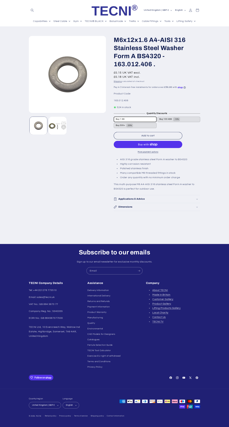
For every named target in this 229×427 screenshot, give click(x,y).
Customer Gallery (162, 299)
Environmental (95, 329)
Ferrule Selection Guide (100, 345)
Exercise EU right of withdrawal (104, 356)
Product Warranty (97, 312)
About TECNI (160, 290)
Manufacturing (95, 318)
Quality (91, 323)
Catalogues (93, 340)
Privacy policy (65, 416)
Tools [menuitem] (167, 21)
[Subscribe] (139, 270)
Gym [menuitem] (76, 21)
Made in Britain (161, 294)
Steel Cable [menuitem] (60, 21)
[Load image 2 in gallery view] (57, 125)
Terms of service (81, 416)
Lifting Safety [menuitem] (184, 21)
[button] (32, 10)
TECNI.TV (158, 321)
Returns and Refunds (98, 301)
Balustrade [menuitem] (116, 21)
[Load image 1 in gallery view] (38, 125)
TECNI (38, 416)
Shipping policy (97, 416)
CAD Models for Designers (101, 334)
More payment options (148, 152)
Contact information (115, 416)
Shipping (118, 81)
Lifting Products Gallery (166, 308)
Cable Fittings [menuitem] (150, 21)
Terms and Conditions (99, 361)
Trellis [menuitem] (132, 21)
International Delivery (98, 296)
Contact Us (159, 317)
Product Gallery (161, 303)
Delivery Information (98, 290)
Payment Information (98, 307)
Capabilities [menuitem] (40, 21)
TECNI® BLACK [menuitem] (94, 21)
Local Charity (160, 312)
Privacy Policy (94, 367)
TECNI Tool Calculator (99, 350)
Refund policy (50, 416)
